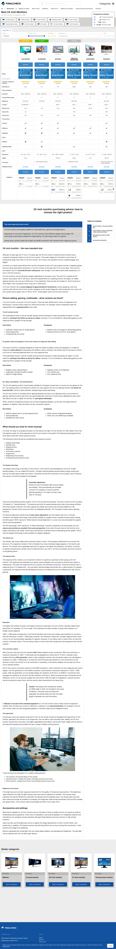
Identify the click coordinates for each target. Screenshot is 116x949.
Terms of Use (42, 941)
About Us (41, 939)
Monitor (6, 877)
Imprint (41, 937)
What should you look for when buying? (101, 235)
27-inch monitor (78, 877)
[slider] (28, 36)
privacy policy (6, 946)
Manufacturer (62, 33)
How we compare (6, 78)
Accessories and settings (100, 240)
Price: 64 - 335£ (32, 33)
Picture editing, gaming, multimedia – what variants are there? (102, 231)
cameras (98, 8)
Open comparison (11, 884)
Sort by (4, 33)
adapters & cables (24, 8)
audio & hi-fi (54, 8)
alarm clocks (36, 8)
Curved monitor (32, 877)
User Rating (50, 33)
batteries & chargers (67, 8)
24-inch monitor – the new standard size (103, 226)
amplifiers (45, 8)
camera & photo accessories (84, 8)
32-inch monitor (55, 877)
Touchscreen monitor (104, 877)
